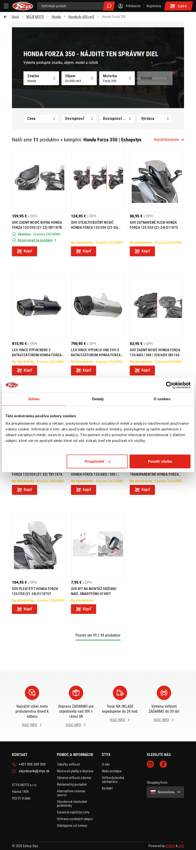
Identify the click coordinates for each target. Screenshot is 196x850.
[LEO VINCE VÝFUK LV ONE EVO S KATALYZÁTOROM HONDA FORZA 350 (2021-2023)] (98, 307)
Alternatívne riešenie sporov (71, 793)
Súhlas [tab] (34, 399)
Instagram (150, 764)
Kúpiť (28, 251)
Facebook (163, 764)
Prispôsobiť (94, 461)
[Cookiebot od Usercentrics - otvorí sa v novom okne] (170, 385)
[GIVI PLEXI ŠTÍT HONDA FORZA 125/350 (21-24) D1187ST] (39, 546)
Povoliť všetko (160, 461)
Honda (56, 17)
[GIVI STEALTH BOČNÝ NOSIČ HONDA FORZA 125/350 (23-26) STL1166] (98, 179)
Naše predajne (112, 771)
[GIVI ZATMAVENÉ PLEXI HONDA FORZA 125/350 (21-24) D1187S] (157, 179)
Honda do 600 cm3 (81, 17)
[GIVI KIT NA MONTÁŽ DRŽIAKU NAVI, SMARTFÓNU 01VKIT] (98, 546)
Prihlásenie (133, 6)
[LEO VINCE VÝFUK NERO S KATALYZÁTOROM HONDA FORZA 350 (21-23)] (39, 307)
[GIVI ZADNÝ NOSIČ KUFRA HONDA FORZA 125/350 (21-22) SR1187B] (39, 179)
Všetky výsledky (109, 6)
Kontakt (107, 788)
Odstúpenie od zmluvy (72, 825)
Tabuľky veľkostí (68, 764)
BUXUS (170, 846)
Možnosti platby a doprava (75, 771)
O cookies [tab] (162, 399)
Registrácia (154, 6)
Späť (6, 17)
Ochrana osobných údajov (75, 819)
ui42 (181, 846)
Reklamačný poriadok (72, 784)
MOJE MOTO (35, 17)
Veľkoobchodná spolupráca (113, 780)
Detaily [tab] (98, 399)
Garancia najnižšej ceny (73, 812)
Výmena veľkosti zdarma (74, 778)
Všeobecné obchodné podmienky (72, 804)
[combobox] (169, 140)
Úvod (15, 17)
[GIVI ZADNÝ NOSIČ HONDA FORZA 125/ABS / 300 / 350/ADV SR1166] (157, 307)
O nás (106, 764)
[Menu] (6, 6)
